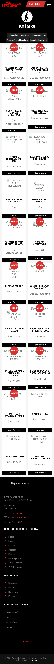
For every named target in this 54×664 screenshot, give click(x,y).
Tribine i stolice (15, 563)
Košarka (12, 545)
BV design (34, 660)
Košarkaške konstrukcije (18, 35)
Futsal (11, 541)
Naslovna (12, 583)
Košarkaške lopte (38, 35)
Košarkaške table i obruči (18, 40)
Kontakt (12, 596)
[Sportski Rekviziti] (11, 4)
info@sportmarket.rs (18, 517)
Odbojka (12, 550)
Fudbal (11, 537)
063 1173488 (35, 4)
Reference (13, 592)
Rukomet (12, 554)
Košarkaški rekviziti (38, 40)
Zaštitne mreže (15, 567)
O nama (12, 587)
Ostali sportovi (15, 558)
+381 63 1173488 (16, 514)
